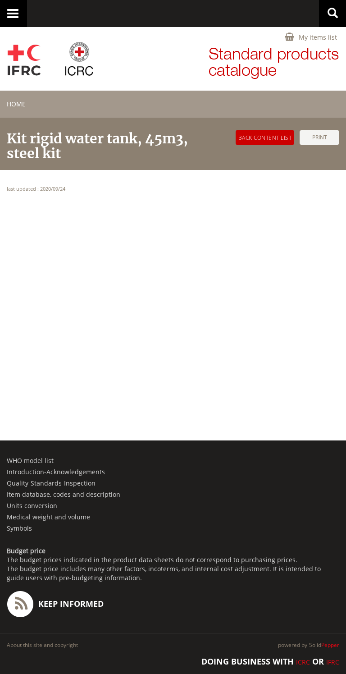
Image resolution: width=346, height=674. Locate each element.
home (16, 104)
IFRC (332, 662)
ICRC (303, 662)
